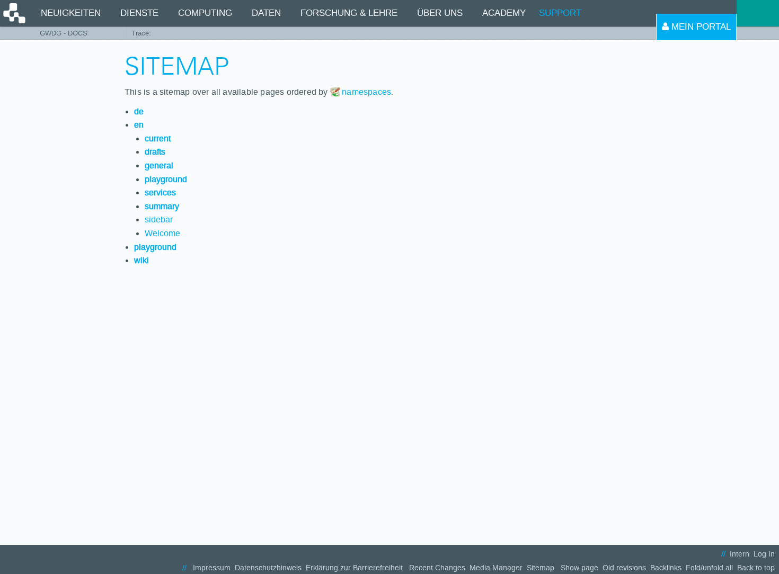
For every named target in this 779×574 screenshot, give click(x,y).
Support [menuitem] (560, 13)
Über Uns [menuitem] (440, 13)
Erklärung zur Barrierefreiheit (354, 568)
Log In (764, 554)
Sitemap (540, 568)
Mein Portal (700, 27)
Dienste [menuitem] (139, 13)
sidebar (159, 219)
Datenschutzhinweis (268, 568)
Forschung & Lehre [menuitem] (348, 13)
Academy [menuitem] (504, 13)
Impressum (212, 568)
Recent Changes (437, 568)
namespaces (366, 91)
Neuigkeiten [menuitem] (71, 13)
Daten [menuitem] (266, 13)
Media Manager (496, 568)
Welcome (162, 233)
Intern (739, 554)
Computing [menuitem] (205, 13)
